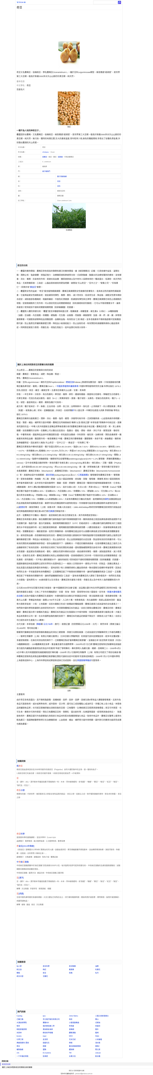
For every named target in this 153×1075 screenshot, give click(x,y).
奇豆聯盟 (72, 966)
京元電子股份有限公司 (51, 1019)
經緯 (44, 1046)
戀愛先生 (46, 1043)
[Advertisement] (69, 25)
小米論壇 (98, 1039)
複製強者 (20, 1049)
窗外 (97, 1029)
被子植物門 (46, 171)
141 (18, 1053)
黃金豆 (33, 287)
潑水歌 (97, 1043)
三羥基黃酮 (83, 475)
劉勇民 (22, 507)
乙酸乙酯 (20, 1019)
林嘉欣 (97, 1026)
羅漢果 (71, 969)
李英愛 (71, 1026)
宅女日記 (72, 1039)
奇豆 (44, 973)
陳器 (39, 624)
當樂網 (71, 1029)
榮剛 (70, 1043)
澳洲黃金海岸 (48, 1029)
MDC (71, 1036)
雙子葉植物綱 (62, 176)
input (44, 1036)
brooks (19, 1036)
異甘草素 (50, 475)
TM (70, 1053)
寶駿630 (46, 1022)
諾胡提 (60, 157)
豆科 (58, 186)
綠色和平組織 (48, 1033)
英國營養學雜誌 (84, 660)
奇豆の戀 (20, 976)
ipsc (44, 1016)
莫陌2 (97, 1046)
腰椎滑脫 (72, 1033)
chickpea (45, 152)
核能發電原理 (22, 1029)
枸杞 (44, 969)
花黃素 (51, 511)
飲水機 (97, 1056)
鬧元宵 (97, 1049)
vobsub (98, 1053)
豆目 (58, 181)
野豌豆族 (70, 382)
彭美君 (45, 1056)
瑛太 (18, 1046)
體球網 (71, 1049)
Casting (19, 1016)
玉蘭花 (45, 976)
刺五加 (19, 969)
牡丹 (97, 973)
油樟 (97, 966)
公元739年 (48, 624)
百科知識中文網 (79, 1070)
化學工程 (20, 1039)
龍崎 (97, 1033)
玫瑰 (70, 973)
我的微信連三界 (49, 1026)
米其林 (19, 1033)
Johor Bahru (73, 1016)
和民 (70, 1019)
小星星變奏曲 (74, 1022)
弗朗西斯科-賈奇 (23, 1043)
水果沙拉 (72, 1056)
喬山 (97, 1019)
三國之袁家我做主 (102, 1016)
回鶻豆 (44, 157)
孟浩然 (45, 1039)
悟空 (18, 1026)
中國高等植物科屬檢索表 (67, 386)
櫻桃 (18, 973)
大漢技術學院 (22, 1022)
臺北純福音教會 (75, 1046)
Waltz (97, 1036)
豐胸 (44, 1049)
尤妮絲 (97, 1022)
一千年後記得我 (22, 1056)
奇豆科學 (46, 966)
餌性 (107, 499)
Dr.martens (47, 1053)
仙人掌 (19, 966)
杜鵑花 (97, 969)
